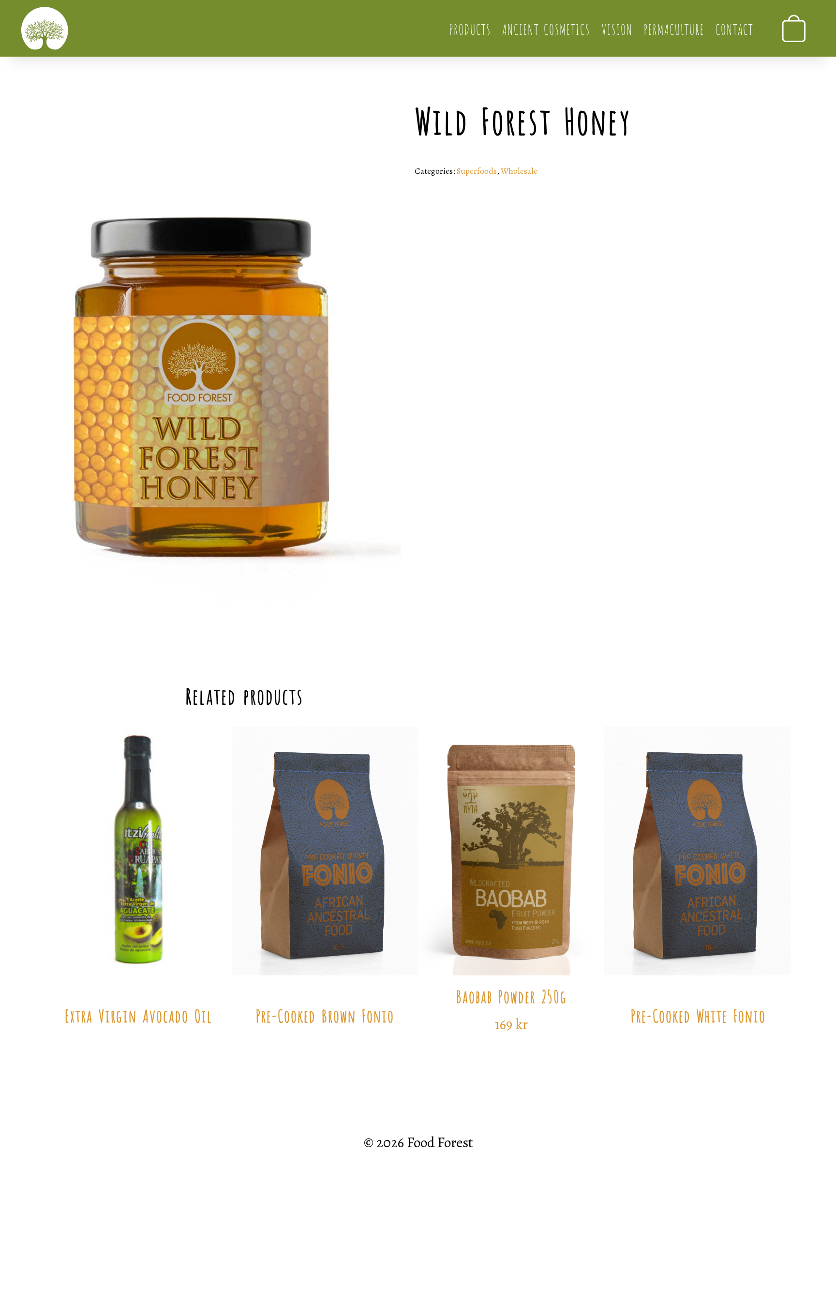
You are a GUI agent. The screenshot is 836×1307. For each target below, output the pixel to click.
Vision (616, 28)
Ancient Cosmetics (546, 28)
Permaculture (673, 28)
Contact (734, 28)
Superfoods (477, 171)
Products (470, 28)
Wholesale (519, 171)
